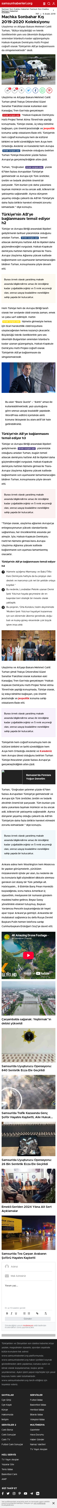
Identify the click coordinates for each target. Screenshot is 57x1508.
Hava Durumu (37, 1435)
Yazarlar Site (8, 1464)
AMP (4, 1479)
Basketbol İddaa (38, 1405)
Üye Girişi (6, 1400)
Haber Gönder (37, 1440)
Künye (5, 1410)
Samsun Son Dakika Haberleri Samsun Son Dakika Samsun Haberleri (25, 10)
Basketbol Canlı (9, 1474)
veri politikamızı (39, 1503)
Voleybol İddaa (37, 1420)
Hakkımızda (7, 1415)
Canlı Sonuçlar (9, 1435)
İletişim (5, 1420)
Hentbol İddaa (37, 1410)
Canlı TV (6, 1440)
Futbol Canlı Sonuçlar (12, 1444)
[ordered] (24, 1313)
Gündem (6, 13)
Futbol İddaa (36, 1400)
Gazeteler (35, 1430)
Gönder (28, 1319)
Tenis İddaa (7, 1469)
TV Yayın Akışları (38, 1449)
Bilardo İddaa (36, 1415)
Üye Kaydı (7, 1405)
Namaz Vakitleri (38, 1444)
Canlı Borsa (7, 1430)
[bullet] (29, 1313)
